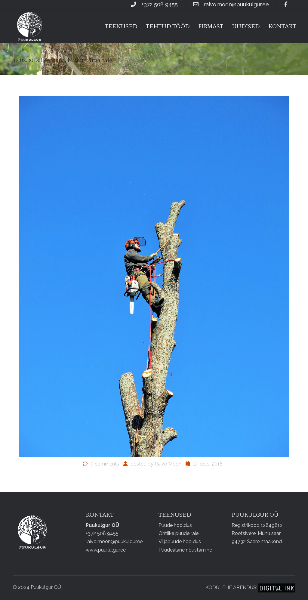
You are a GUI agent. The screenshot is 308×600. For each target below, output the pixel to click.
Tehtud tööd (167, 26)
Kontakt (282, 26)
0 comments (105, 464)
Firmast (210, 26)
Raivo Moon (168, 464)
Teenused (121, 26)
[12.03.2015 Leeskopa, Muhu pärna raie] (154, 276)
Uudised (246, 26)
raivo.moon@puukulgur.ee (236, 4)
